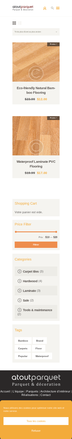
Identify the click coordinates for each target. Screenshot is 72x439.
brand (39, 340)
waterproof (42, 356)
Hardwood (30, 281)
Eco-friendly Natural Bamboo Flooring (36, 90)
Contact (45, 394)
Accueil (5, 391)
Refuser (36, 430)
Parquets (32, 391)
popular (22, 356)
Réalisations (29, 394)
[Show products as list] (20, 23)
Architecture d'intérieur (55, 391)
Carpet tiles (31, 271)
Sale (26, 300)
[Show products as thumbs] (14, 23)
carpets (22, 348)
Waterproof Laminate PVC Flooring (36, 164)
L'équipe (18, 391)
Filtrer (36, 244)
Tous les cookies (36, 421)
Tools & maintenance (37, 310)
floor (38, 348)
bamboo (23, 340)
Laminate (29, 291)
